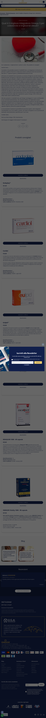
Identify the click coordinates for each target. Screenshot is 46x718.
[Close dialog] (43, 345)
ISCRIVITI (38, 362)
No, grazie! (26, 364)
